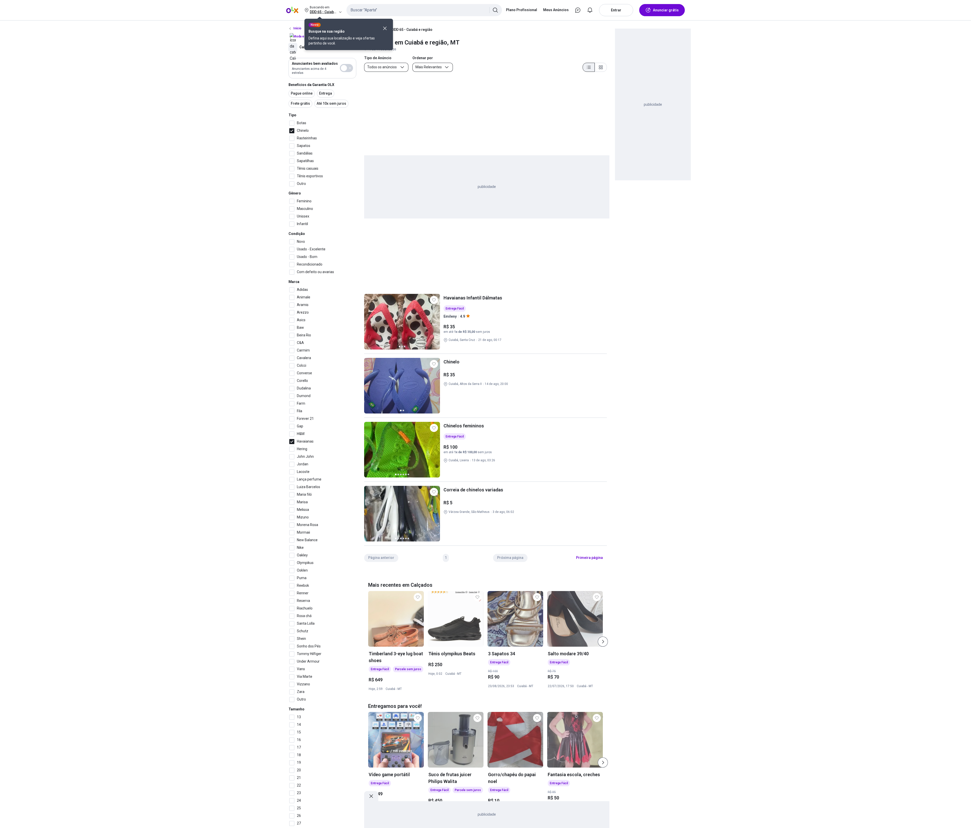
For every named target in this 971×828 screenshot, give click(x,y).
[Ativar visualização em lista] (589, 67)
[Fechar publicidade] (371, 796)
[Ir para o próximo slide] (603, 642)
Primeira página (589, 558)
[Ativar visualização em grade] (601, 67)
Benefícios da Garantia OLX (311, 85)
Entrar (616, 10)
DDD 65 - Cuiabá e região (412, 29)
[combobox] (424, 10)
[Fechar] (385, 28)
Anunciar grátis (666, 10)
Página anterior (381, 558)
